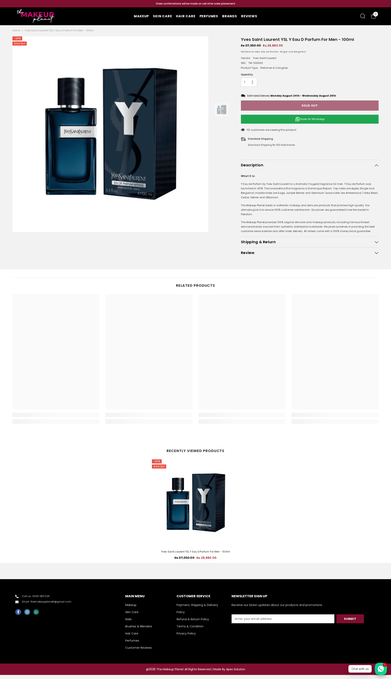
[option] (195, 3)
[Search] (362, 16)
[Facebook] (18, 612)
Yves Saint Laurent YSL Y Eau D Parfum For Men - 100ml (195, 551)
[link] (55, 415)
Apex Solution (235, 669)
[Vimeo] (36, 612)
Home (16, 30)
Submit (350, 619)
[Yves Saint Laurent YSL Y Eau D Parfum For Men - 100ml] (195, 502)
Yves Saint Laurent (264, 58)
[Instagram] (27, 612)
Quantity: (247, 74)
